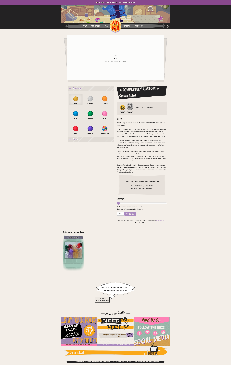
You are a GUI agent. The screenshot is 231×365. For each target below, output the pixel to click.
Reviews (126, 26)
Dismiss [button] (132, 2)
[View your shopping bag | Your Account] (167, 26)
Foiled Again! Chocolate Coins (115, 26)
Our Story (95, 26)
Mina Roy (129, 362)
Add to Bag (130, 214)
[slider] (142, 203)
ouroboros (106, 362)
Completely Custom (161, 220)
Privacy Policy (153, 362)
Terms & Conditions (141, 362)
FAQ (106, 26)
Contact (139, 26)
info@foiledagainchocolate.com (114, 335)
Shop (85, 26)
